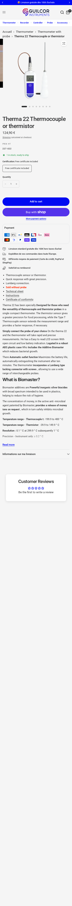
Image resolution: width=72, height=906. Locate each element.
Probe (50, 22)
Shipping (7, 137)
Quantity (7, 177)
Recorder (24, 22)
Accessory (62, 22)
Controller (38, 22)
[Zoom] (63, 43)
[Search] (62, 12)
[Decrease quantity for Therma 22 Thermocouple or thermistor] (5, 184)
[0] (67, 12)
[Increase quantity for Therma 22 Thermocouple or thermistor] (16, 184)
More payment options (36, 219)
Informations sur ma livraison (19, 454)
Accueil (7, 31)
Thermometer (9, 22)
